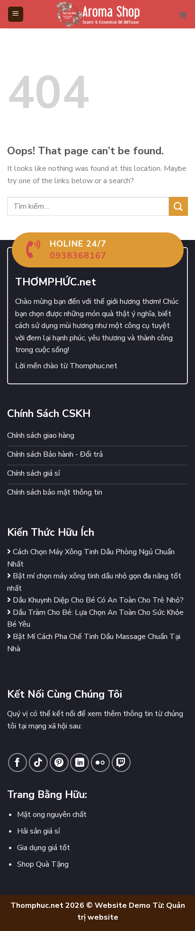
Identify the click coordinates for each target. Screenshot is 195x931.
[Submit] (178, 206)
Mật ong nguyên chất (52, 814)
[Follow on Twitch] (121, 762)
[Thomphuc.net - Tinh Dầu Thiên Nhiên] (97, 14)
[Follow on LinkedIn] (79, 762)
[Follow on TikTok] (38, 762)
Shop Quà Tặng (43, 864)
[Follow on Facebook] (17, 762)
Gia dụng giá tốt (43, 847)
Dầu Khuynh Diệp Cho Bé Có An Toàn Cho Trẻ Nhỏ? (97, 600)
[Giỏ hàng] (183, 14)
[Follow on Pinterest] (59, 762)
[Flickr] (100, 762)
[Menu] (16, 14)
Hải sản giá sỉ (38, 831)
